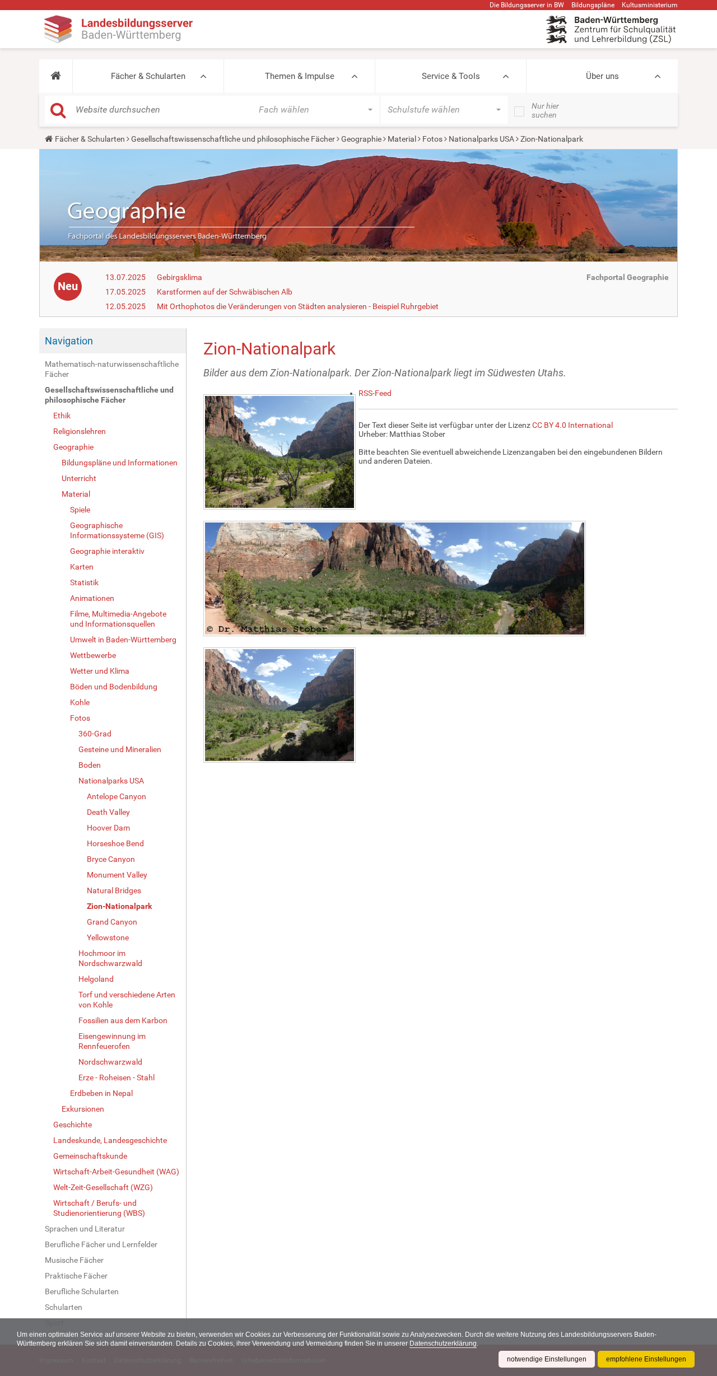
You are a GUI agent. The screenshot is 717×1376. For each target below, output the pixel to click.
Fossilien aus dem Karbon (122, 1020)
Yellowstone (108, 937)
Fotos (432, 138)
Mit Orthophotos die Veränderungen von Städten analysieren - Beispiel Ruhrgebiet (298, 306)
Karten (82, 566)
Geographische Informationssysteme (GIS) (117, 530)
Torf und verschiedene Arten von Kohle (126, 999)
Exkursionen (83, 1108)
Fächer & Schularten (148, 76)
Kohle (80, 702)
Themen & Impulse (299, 76)
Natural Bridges (114, 890)
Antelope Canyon (116, 796)
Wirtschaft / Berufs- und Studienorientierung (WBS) (99, 1208)
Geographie (361, 138)
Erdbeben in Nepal (101, 1093)
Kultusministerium (650, 5)
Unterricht (79, 478)
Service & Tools (451, 76)
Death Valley (108, 812)
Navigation (69, 341)
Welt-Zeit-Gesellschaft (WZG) (103, 1187)
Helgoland (96, 978)
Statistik (84, 582)
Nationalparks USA (481, 138)
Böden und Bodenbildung (113, 686)
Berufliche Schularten (82, 1291)
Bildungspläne (592, 5)
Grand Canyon (112, 921)
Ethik (62, 415)
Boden (89, 765)
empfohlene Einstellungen (646, 1359)
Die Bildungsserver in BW (527, 5)
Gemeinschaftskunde (90, 1155)
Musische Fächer (74, 1260)
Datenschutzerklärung (443, 1343)
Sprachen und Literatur (85, 1228)
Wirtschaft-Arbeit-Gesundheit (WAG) (116, 1171)
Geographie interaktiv (107, 551)
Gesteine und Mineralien (119, 749)
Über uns (602, 76)
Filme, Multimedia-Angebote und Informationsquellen (118, 618)
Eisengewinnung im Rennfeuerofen (112, 1041)
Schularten (63, 1307)
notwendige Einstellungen (546, 1359)
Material (402, 138)
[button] (55, 76)
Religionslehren (79, 431)
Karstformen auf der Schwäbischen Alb (224, 291)
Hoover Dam (108, 827)
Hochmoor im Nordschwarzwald (110, 958)
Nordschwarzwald (110, 1061)
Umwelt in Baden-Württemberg (123, 639)
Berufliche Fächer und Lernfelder (101, 1244)
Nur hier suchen (545, 110)
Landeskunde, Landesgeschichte (110, 1140)
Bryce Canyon (111, 859)
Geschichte (72, 1124)
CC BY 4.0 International (572, 425)
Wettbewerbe (93, 655)
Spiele (80, 509)
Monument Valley (117, 874)
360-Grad (94, 733)
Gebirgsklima (179, 277)
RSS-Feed (375, 393)
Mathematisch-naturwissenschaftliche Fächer (112, 369)
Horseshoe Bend (115, 843)
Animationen (92, 598)
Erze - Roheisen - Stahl (116, 1077)
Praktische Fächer (76, 1275)
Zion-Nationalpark (119, 906)
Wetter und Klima (99, 670)
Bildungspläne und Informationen (120, 462)
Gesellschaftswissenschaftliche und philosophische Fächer (233, 138)
